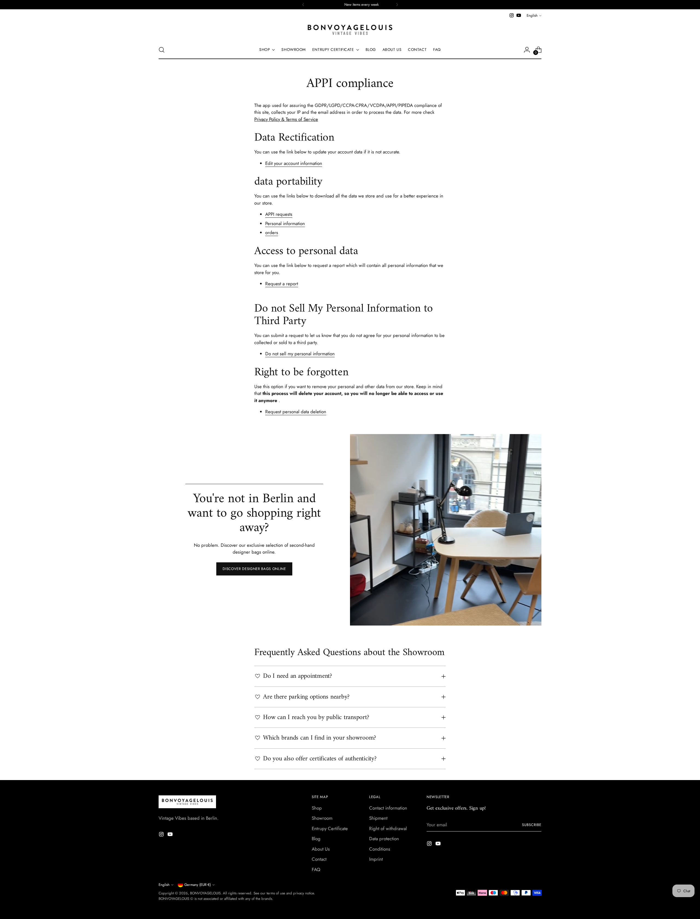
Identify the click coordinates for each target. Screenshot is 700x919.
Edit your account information (293, 163)
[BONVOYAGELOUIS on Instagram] (511, 15)
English (532, 15)
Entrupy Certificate (330, 828)
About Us (321, 849)
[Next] (397, 4)
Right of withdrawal (388, 828)
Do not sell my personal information (300, 353)
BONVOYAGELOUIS (205, 893)
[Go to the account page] (526, 49)
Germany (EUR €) (197, 884)
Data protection (384, 838)
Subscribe (531, 824)
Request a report (281, 283)
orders (271, 232)
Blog (316, 838)
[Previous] (303, 4)
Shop (317, 808)
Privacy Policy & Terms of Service (286, 119)
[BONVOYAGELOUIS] (350, 29)
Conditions (379, 849)
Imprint (376, 859)
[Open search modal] (161, 49)
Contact (319, 859)
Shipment (378, 818)
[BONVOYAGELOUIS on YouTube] (518, 15)
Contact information (388, 808)
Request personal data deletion (295, 411)
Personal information (285, 223)
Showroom (322, 818)
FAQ (316, 869)
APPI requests (278, 214)
